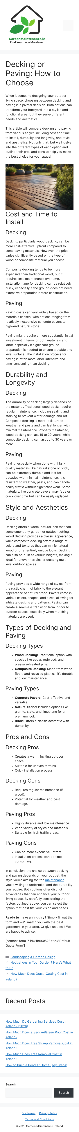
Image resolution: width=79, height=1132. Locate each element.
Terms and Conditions (39, 1119)
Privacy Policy (48, 1113)
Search (11, 1084)
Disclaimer (28, 1113)
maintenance (54, 880)
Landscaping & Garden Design (32, 957)
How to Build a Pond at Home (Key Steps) (36, 1065)
